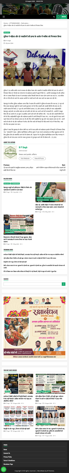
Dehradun (7, 32)
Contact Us (7, 453)
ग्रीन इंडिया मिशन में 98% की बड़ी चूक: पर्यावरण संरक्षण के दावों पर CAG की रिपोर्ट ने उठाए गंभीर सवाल (30, 258)
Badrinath (8, 230)
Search (6, 279)
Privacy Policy (8, 457)
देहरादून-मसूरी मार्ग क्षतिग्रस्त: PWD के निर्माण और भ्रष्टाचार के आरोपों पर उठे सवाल (18, 188)
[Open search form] (54, 17)
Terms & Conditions (9, 460)
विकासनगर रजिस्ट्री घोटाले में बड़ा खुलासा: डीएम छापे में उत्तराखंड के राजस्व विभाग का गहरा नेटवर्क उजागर (18, 239)
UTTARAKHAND (15, 183)
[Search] (63, 284)
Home (5, 449)
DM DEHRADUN (48, 197)
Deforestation (41, 391)
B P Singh (8, 40)
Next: (50, 167)
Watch (64, 17)
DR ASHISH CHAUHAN (43, 200)
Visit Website (25, 158)
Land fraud (22, 230)
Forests (48, 391)
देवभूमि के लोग (34, 8)
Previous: (18, 167)
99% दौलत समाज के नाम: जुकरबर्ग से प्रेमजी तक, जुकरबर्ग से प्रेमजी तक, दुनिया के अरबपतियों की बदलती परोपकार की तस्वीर (50, 430)
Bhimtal (7, 391)
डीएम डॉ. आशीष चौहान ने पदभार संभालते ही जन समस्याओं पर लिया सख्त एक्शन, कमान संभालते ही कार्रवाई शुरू (49, 206)
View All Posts (39, 158)
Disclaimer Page (8, 464)
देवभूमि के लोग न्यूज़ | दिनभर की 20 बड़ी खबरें (15, 262)
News (38, 424)
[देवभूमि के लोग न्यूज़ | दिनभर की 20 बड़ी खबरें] (19, 416)
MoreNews (41, 471)
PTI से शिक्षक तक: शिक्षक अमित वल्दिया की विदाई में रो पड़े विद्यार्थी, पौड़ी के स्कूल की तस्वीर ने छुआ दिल (30, 271)
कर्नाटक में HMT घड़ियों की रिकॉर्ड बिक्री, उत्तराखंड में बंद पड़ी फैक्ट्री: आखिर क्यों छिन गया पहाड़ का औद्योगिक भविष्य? (34, 254)
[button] (4, 17)
